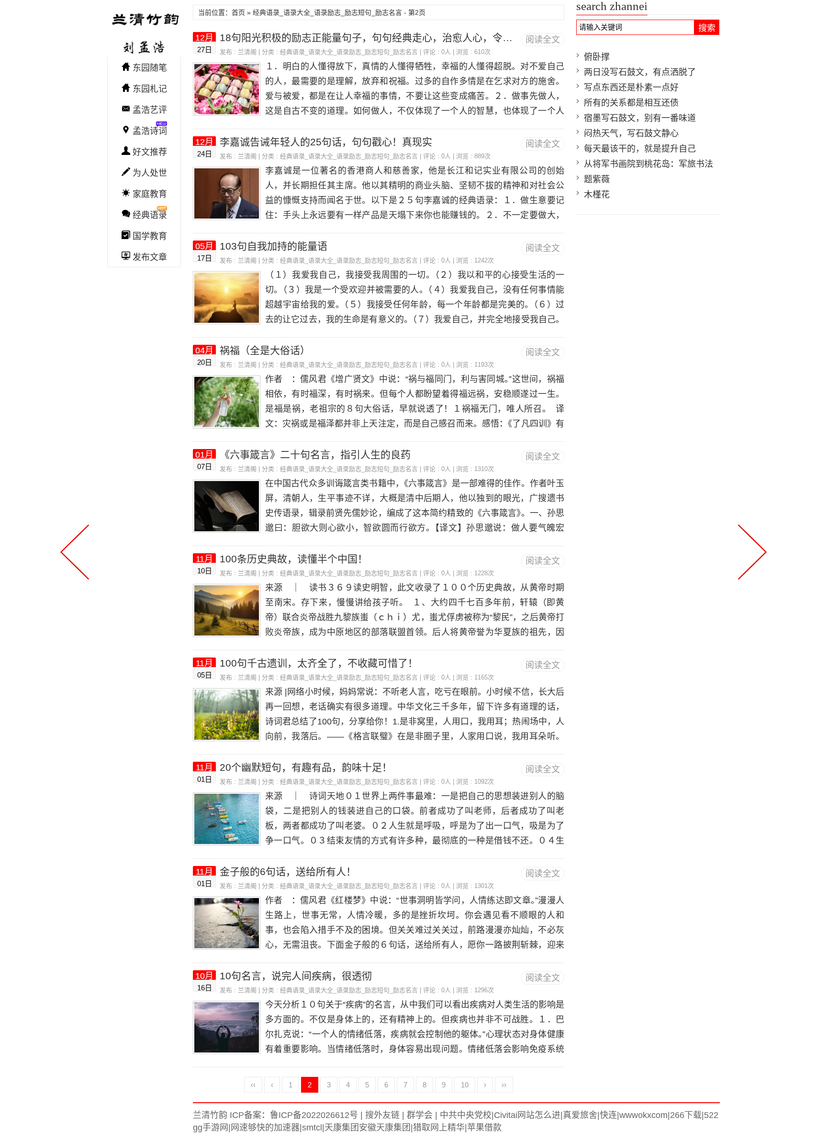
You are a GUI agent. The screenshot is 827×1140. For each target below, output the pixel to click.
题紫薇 (597, 179)
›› (504, 1085)
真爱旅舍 (580, 1115)
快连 (608, 1115)
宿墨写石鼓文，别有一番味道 (640, 118)
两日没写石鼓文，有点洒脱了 (640, 72)
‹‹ (253, 1085)
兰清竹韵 (144, 30)
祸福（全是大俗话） (265, 350)
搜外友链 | (383, 1115)
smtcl (312, 1127)
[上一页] (76, 550)
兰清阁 (247, 51)
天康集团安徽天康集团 (367, 1127)
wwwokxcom (643, 1115)
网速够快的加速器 (265, 1127)
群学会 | (420, 1115)
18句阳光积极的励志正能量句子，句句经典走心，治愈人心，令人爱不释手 (386, 37)
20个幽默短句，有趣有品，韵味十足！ (306, 767)
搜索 (706, 28)
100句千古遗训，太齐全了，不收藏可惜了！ (319, 663)
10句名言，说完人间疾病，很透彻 (296, 975)
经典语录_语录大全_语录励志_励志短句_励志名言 (349, 51)
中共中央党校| (465, 1115)
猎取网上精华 (439, 1127)
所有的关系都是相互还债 (631, 103)
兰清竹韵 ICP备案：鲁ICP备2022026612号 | (278, 1115)
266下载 (686, 1115)
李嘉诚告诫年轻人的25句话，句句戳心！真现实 (326, 141)
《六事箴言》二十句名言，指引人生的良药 (315, 454)
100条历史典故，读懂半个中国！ (294, 558)
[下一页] (750, 550)
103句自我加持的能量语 (273, 246)
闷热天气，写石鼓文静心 (631, 133)
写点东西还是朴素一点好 (631, 87)
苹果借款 (484, 1127)
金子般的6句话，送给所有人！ (288, 871)
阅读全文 (542, 39)
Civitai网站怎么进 (527, 1115)
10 (465, 1085)
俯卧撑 (597, 57)
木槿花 (597, 194)
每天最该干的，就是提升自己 (640, 148)
